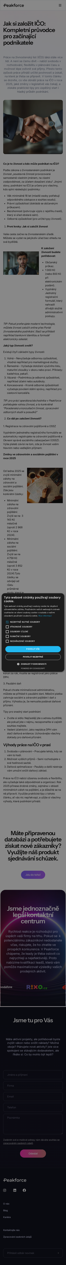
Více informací (45, 615)
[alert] (33, 632)
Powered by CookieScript (33, 668)
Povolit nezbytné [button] (33, 656)
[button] (32, 664)
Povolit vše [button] (33, 649)
